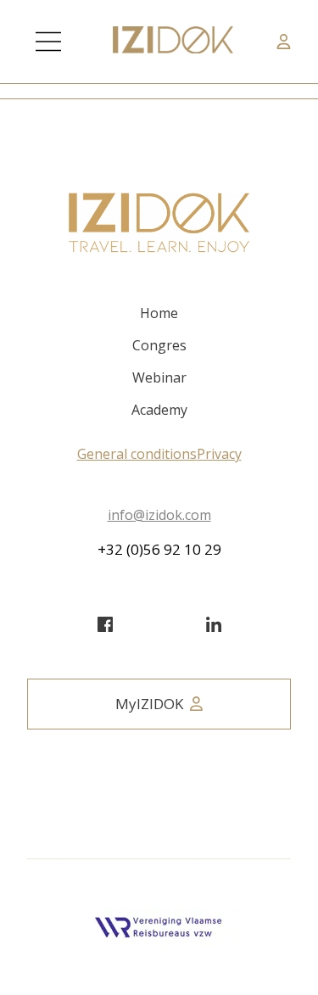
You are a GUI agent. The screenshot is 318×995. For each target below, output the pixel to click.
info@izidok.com (159, 515)
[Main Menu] (48, 41)
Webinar (159, 377)
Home (159, 313)
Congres (159, 345)
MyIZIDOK (149, 703)
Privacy (219, 453)
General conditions (137, 453)
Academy (159, 409)
